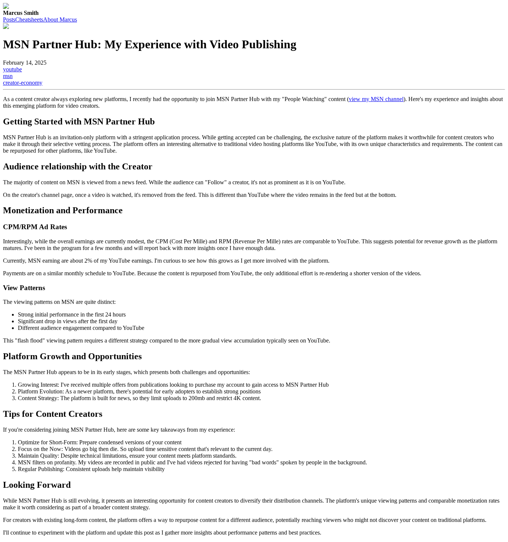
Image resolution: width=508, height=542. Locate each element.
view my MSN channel (376, 99)
